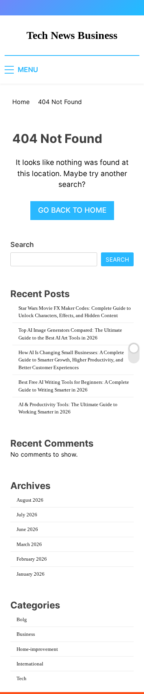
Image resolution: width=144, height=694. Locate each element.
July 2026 (27, 515)
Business (26, 634)
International (30, 664)
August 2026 (30, 500)
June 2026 (27, 529)
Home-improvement (37, 649)
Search (22, 244)
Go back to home (72, 210)
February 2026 (32, 559)
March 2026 (29, 544)
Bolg (22, 619)
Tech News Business (72, 35)
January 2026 (31, 574)
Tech (21, 678)
